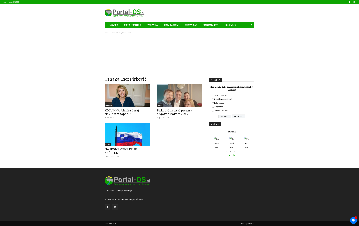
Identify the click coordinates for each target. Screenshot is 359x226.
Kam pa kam (171, 25)
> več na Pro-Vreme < (231, 152)
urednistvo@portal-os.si (132, 199)
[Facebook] (349, 2)
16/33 (247, 145)
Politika (152, 25)
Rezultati (238, 116)
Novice (114, 25)
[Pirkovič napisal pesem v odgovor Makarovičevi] (179, 95)
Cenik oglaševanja (247, 223)
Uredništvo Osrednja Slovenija (118, 190)
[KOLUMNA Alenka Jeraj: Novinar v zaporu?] (127, 95)
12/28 (216, 145)
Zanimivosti (210, 25)
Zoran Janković (220, 95)
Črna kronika (132, 25)
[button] (251, 25)
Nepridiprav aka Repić (223, 99)
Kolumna (230, 25)
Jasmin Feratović (221, 110)
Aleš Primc (218, 107)
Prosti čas (191, 25)
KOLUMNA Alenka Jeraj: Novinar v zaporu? (122, 112)
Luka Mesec (219, 103)
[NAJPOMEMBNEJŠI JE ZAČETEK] (127, 134)
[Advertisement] (179, 55)
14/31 (232, 145)
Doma (107, 32)
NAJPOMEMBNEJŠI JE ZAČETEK (121, 151)
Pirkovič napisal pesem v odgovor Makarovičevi (175, 112)
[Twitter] (354, 2)
